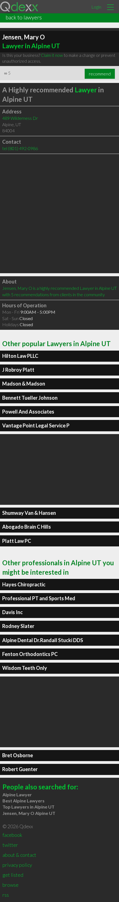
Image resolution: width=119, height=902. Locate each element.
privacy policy (17, 865)
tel (20, 148)
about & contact (19, 855)
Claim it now (52, 55)
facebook (12, 835)
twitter (10, 845)
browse (10, 885)
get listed (12, 875)
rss (5, 895)
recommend (100, 73)
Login (96, 6)
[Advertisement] (59, 213)
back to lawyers (24, 17)
